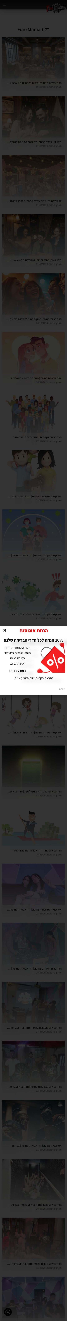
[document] (33, 660)
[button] (4, 630)
